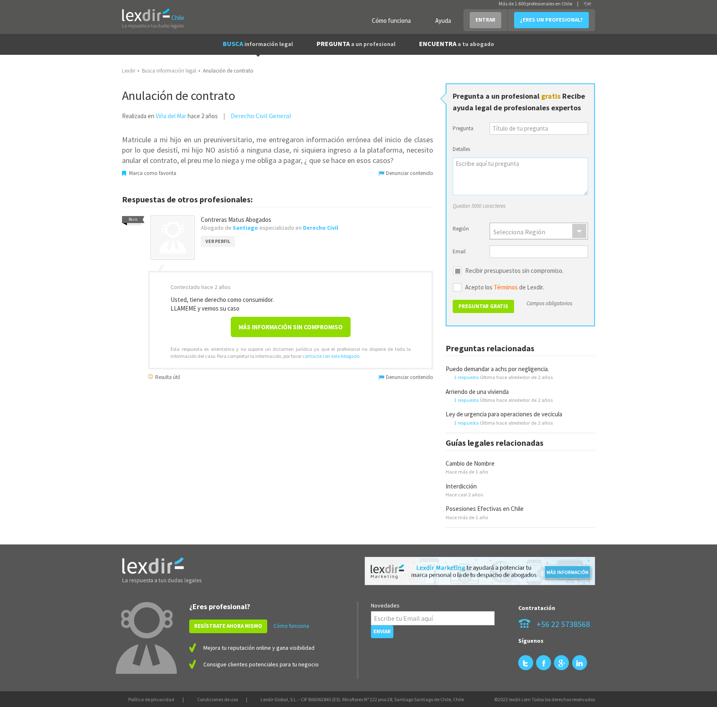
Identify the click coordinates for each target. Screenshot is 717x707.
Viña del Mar (171, 116)
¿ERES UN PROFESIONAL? (551, 19)
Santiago (245, 227)
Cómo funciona (391, 20)
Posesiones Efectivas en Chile (485, 509)
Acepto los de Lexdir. (504, 287)
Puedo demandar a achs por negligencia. (497, 369)
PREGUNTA (356, 43)
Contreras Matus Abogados (236, 220)
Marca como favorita (152, 173)
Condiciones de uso (217, 699)
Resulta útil (167, 377)
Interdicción (461, 486)
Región (461, 228)
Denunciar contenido (409, 173)
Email (459, 251)
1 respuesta (466, 377)
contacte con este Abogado (330, 356)
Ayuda (443, 20)
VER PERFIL (217, 241)
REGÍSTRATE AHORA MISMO (228, 625)
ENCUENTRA (456, 43)
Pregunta (463, 128)
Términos (506, 287)
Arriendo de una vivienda (477, 392)
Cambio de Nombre (470, 463)
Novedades (385, 605)
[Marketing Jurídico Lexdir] (480, 571)
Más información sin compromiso (291, 327)
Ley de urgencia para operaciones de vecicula (504, 414)
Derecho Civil (320, 227)
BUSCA (258, 43)
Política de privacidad (151, 699)
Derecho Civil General (261, 116)
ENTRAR (485, 19)
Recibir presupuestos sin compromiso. (514, 270)
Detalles (461, 149)
